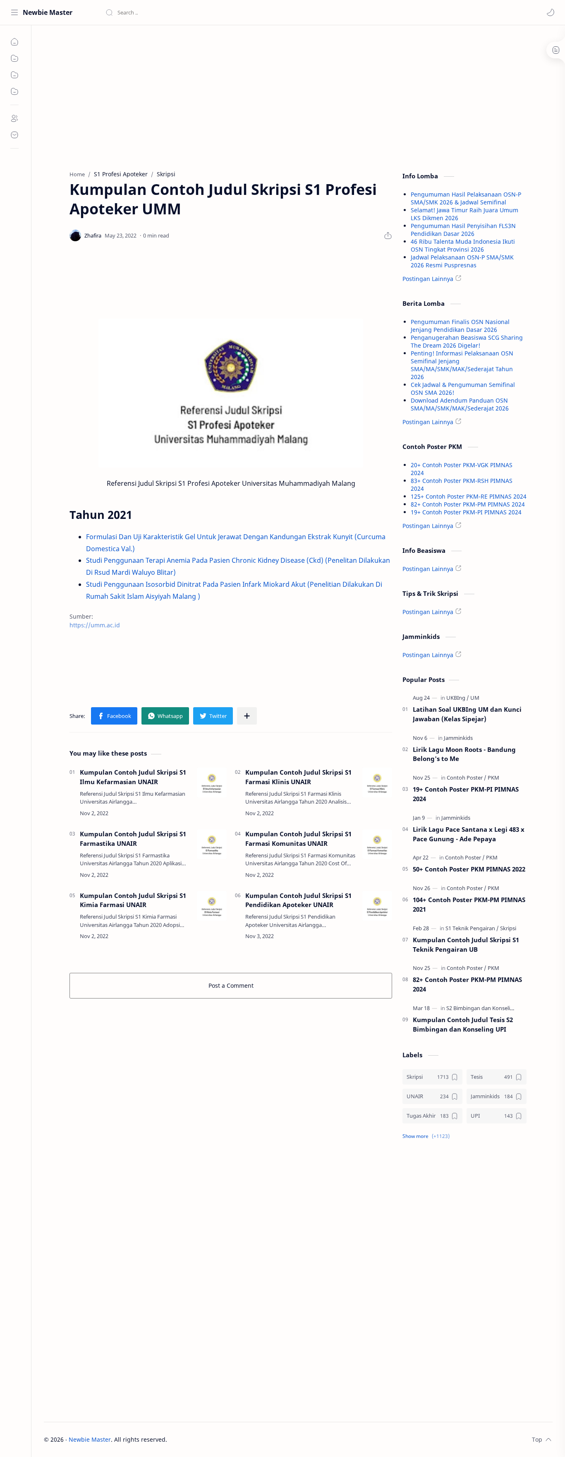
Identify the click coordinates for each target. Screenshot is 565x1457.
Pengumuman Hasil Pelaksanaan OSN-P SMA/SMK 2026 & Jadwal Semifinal (466, 198)
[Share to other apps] (247, 716)
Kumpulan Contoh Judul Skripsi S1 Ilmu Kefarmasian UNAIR (133, 777)
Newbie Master (47, 12)
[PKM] (493, 777)
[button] (550, 12)
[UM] (474, 697)
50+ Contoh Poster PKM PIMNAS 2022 (469, 869)
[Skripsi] (508, 928)
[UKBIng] (457, 697)
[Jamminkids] (458, 738)
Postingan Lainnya (427, 279)
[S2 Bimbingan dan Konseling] (483, 1008)
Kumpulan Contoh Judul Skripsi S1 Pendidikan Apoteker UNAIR (298, 900)
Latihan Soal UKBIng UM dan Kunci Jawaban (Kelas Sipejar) (467, 714)
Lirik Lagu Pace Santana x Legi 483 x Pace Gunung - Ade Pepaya (468, 834)
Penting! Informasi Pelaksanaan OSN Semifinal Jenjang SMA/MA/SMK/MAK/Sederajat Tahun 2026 (462, 365)
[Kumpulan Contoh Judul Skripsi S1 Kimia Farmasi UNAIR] (212, 906)
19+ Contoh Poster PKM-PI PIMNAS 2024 (466, 512)
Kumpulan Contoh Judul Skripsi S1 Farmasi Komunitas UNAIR (298, 838)
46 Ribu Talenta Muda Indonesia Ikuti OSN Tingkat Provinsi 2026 (463, 245)
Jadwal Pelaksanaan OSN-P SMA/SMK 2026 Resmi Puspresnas (462, 261)
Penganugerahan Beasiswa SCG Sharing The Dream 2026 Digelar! (467, 341)
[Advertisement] (230, 96)
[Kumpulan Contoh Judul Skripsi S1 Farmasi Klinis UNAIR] (377, 782)
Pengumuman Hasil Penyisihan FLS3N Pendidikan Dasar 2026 (463, 230)
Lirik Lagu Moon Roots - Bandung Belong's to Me (464, 754)
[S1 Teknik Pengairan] (472, 928)
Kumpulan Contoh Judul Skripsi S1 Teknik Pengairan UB (466, 944)
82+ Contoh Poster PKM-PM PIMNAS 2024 (468, 504)
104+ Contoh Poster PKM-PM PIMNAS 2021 (469, 904)
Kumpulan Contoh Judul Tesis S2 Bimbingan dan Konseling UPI (463, 1024)
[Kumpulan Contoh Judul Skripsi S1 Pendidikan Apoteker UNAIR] (377, 906)
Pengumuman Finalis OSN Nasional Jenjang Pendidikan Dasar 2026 (460, 326)
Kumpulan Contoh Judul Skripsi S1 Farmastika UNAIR (133, 838)
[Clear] (235, 12)
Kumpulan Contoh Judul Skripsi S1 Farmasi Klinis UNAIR (298, 777)
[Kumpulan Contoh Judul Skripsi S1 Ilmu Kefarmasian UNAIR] (212, 782)
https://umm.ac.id (94, 625)
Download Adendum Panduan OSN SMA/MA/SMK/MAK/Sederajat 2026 (460, 404)
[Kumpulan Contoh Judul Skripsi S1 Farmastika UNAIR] (212, 844)
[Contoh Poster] (466, 777)
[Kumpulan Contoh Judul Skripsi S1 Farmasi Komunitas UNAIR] (377, 844)
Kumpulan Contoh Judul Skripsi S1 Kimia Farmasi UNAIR (133, 900)
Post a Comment (231, 985)
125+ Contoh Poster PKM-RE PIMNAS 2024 (469, 496)
